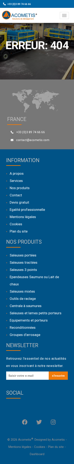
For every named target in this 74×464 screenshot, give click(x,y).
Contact (16, 195)
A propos (17, 173)
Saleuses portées (23, 255)
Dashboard (37, 454)
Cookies (16, 224)
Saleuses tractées (23, 262)
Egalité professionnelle (27, 210)
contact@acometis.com (32, 140)
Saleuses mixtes (22, 291)
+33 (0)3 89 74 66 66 (19, 4)
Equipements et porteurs (29, 320)
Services (16, 181)
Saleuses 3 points (23, 270)
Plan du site (19, 231)
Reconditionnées (23, 327)
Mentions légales (23, 217)
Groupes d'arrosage (25, 335)
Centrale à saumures (26, 306)
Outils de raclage (23, 299)
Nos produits (20, 188)
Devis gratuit (19, 202)
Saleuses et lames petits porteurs (35, 313)
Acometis (58, 439)
